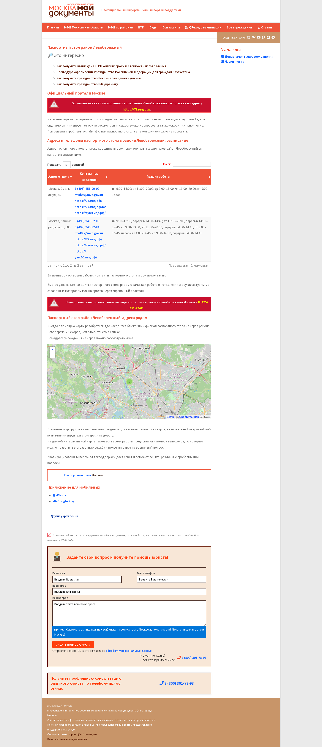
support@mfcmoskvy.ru (82, 734)
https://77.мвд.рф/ (136, 109)
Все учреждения (239, 27)
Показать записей (65, 164)
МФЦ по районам (120, 27)
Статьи (266, 27)
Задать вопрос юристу (73, 644)
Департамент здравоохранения (248, 56)
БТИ (141, 27)
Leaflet (171, 417)
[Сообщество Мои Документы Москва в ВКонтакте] (253, 37)
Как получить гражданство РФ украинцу (87, 84)
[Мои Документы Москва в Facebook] (263, 37)
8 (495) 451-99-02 (87, 188)
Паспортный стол (77, 475)
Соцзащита (171, 27)
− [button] (52, 355)
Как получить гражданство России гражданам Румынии (98, 78)
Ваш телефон (146, 573)
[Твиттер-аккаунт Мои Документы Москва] (268, 37)
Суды (153, 27)
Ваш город (59, 585)
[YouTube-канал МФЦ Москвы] (258, 37)
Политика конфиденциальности (67, 739)
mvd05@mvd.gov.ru (89, 195)
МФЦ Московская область (83, 27)
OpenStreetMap (189, 417)
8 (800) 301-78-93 (193, 657)
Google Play (66, 501)
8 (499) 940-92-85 (87, 221)
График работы (158, 176)
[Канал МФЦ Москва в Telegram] (273, 37)
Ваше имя (58, 573)
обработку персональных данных (129, 650)
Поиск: (166, 164)
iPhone (61, 495)
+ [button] (52, 349)
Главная (53, 27)
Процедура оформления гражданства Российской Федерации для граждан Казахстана (123, 72)
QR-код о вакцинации (204, 27)
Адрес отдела (58, 176)
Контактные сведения (89, 176)
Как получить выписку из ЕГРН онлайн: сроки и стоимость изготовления (111, 66)
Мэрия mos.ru (234, 61)
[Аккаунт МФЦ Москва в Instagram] (248, 37)
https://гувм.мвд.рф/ (90, 213)
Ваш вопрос (60, 598)
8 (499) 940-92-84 (87, 227)
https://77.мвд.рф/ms (90, 207)
